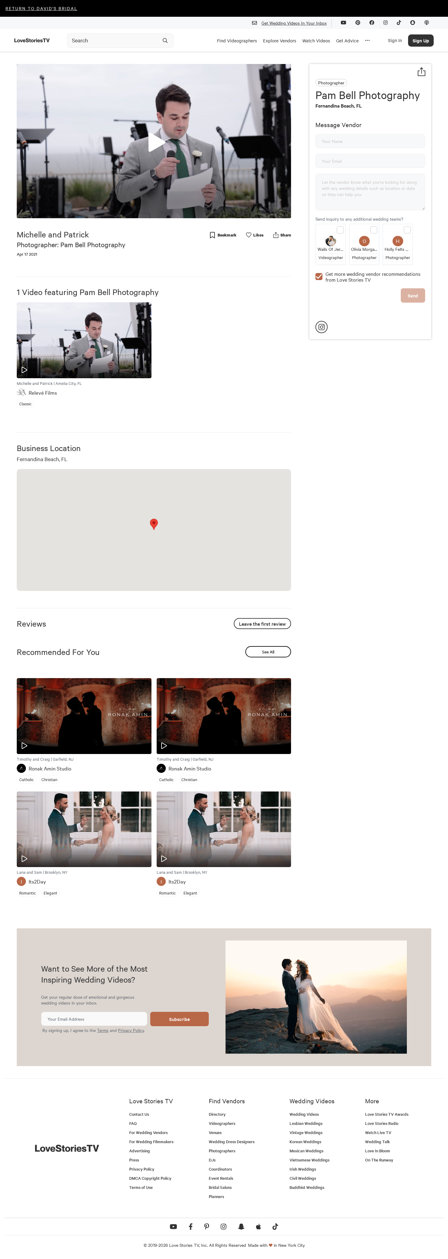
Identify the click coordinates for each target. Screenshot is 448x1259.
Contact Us (139, 1114)
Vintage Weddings (306, 1132)
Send (413, 295)
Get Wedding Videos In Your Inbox (294, 23)
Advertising (139, 1151)
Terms (102, 1030)
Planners (216, 1196)
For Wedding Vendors (148, 1132)
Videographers (222, 1123)
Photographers (222, 1151)
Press (134, 1160)
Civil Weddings (303, 1178)
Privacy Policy (131, 1030)
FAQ (133, 1123)
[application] (154, 141)
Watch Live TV (378, 1132)
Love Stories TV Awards (386, 1114)
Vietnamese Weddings (309, 1160)
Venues (215, 1132)
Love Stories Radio (381, 1123)
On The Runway (379, 1160)
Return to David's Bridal (41, 8)
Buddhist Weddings (307, 1187)
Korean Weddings (305, 1141)
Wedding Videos (304, 1114)
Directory (217, 1114)
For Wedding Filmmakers (151, 1141)
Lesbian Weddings (306, 1123)
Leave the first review (262, 623)
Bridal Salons (220, 1187)
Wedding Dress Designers (231, 1141)
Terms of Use (141, 1187)
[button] (153, 140)
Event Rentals (221, 1178)
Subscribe (179, 1019)
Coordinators (220, 1169)
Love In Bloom (377, 1151)
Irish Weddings (303, 1169)
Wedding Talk (377, 1141)
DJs (212, 1160)
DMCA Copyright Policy (150, 1178)
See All (268, 652)
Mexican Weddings (306, 1151)
